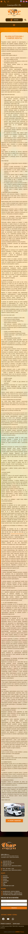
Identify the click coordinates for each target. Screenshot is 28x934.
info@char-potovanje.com (17, 533)
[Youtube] (8, 919)
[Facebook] (3, 919)
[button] (25, 20)
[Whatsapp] (13, 919)
